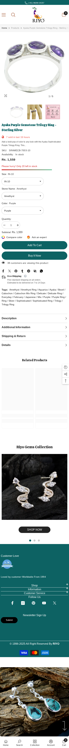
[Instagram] (23, 603)
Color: (9, 203)
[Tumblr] (22, 270)
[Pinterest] (15, 270)
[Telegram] (28, 270)
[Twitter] (9, 270)
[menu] (4, 15)
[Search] (13, 15)
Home (4, 28)
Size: (8, 174)
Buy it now (34, 255)
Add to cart (34, 245)
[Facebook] (3, 270)
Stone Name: (14, 188)
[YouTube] (44, 603)
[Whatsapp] (41, 270)
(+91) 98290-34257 (36, 3)
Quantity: (6, 219)
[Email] (35, 270)
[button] (58, 96)
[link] (17, 415)
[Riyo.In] (34, 487)
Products (15, 28)
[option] (34, 67)
